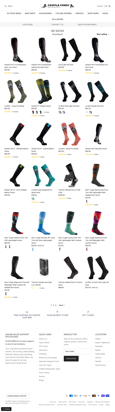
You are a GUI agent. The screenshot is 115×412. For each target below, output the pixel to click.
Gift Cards (43, 346)
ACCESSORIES (45, 13)
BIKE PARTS (30, 13)
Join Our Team (45, 365)
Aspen (98, 339)
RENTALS (80, 13)
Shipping (43, 354)
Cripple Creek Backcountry (20, 401)
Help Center (44, 342)
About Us (43, 339)
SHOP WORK (93, 13)
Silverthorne (100, 365)
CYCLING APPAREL (64, 13)
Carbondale (100, 354)
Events (42, 376)
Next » (62, 305)
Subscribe (71, 358)
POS (6, 403)
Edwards (98, 346)
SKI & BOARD (57, 19)
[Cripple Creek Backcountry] (57, 6)
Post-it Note (44, 373)
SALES (105, 13)
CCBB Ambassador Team (49, 369)
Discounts (43, 350)
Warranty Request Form (49, 361)
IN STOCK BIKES (14, 13)
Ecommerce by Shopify (20, 403)
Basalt (97, 350)
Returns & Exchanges (48, 358)
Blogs (41, 380)
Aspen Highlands (102, 342)
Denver (98, 358)
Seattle (98, 361)
